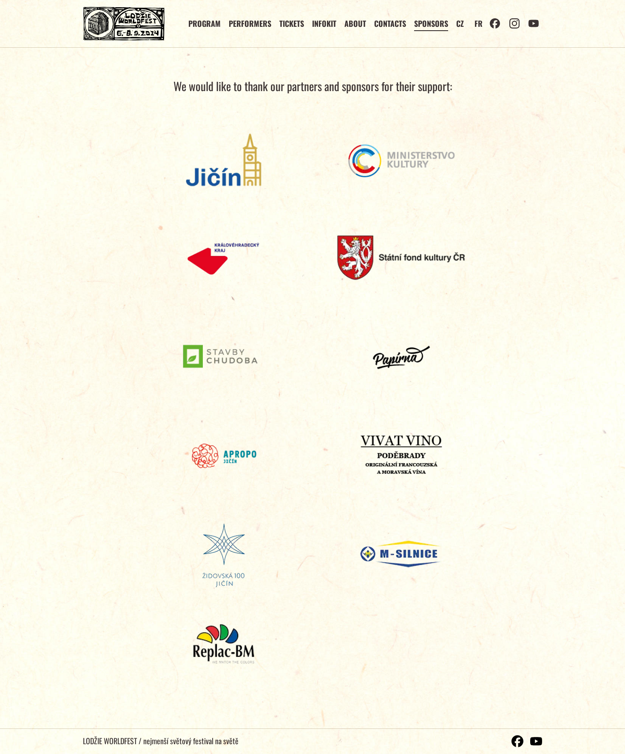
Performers (250, 23)
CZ (460, 23)
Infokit (324, 23)
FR (478, 23)
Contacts (390, 23)
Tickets (291, 23)
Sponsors (431, 23)
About (355, 23)
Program (204, 23)
